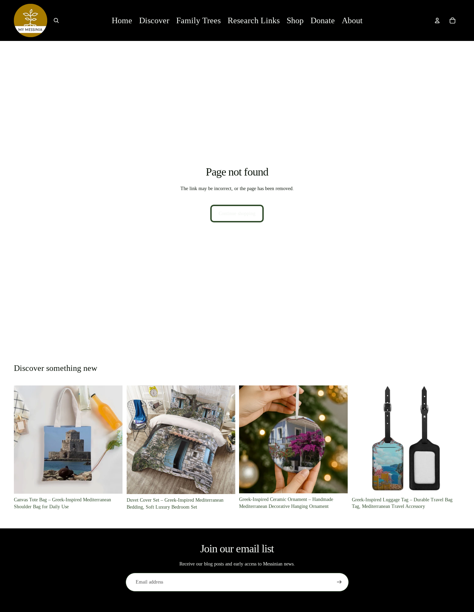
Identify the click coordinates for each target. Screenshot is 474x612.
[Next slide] (112, 439)
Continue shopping (237, 213)
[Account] (437, 20)
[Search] (56, 20)
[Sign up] (339, 582)
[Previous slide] (24, 439)
